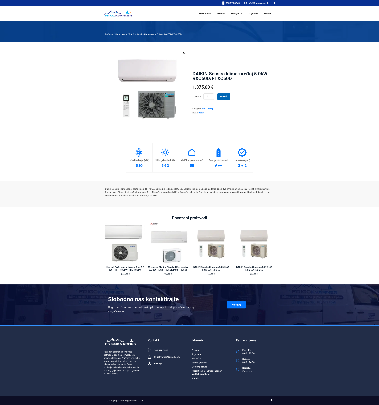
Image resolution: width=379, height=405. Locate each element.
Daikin (201, 113)
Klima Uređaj (121, 34)
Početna (109, 34)
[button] (184, 53)
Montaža (196, 358)
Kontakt (268, 13)
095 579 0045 (161, 350)
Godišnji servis (199, 366)
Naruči (223, 96)
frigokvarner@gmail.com (167, 357)
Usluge (235, 13)
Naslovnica (205, 13)
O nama (221, 13)
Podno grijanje (199, 362)
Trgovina (253, 13)
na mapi (158, 363)
